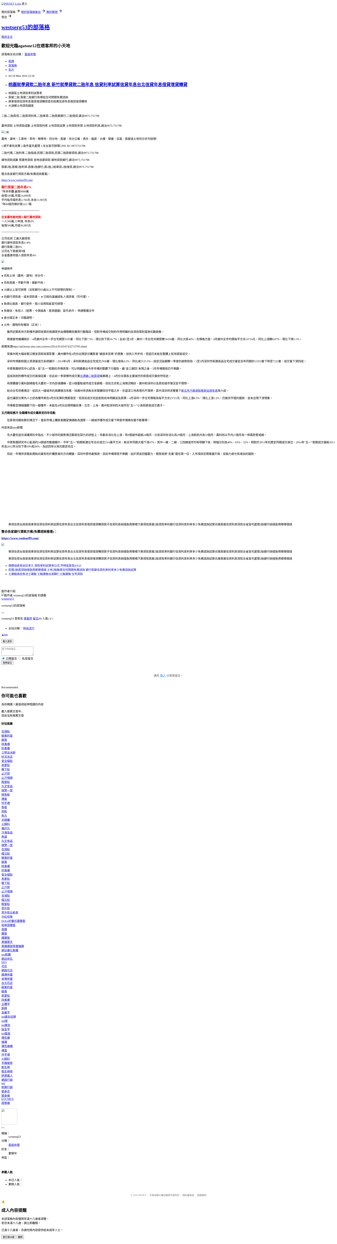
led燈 (4, 1020)
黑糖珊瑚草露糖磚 (12, 946)
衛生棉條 (7, 1071)
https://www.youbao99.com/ (17, 180)
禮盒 (4, 798)
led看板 (5, 1033)
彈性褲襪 (7, 1046)
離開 (20, 1237)
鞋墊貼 (5, 782)
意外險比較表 (9, 912)
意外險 (5, 908)
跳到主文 (7, 36)
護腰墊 (5, 937)
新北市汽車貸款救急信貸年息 (199, 390)
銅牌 (4, 1008)
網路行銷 (7, 1079)
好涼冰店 (7, 756)
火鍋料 (5, 824)
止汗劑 (5, 773)
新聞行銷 (7, 1087)
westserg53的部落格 (25, 27)
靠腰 (4, 929)
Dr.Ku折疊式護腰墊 (13, 920)
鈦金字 (5, 1029)
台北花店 (7, 983)
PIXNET (142, 1195)
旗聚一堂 (7, 790)
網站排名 (7, 958)
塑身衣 (5, 1091)
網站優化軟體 (9, 950)
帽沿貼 (5, 853)
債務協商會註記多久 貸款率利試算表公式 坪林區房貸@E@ (44, 565)
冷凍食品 (7, 832)
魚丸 (4, 815)
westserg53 (7, 598)
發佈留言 (7, 662)
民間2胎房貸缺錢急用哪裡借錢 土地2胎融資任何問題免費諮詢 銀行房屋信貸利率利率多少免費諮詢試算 (72, 569)
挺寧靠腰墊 (8, 925)
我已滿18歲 (8, 1237)
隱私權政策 (188, 1195)
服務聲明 (201, 1195)
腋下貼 (5, 769)
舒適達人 (7, 1075)
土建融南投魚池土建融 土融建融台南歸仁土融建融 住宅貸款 (45, 574)
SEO (4, 962)
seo (3, 1083)
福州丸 (5, 828)
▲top (4, 634)
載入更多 (7, 641)
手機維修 (7, 1063)
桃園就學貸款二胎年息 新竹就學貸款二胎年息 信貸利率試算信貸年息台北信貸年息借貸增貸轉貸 (97, 84)
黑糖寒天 (7, 942)
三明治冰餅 (8, 752)
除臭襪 (5, 744)
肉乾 (4, 811)
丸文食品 (7, 786)
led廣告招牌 (8, 1016)
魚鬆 (4, 807)
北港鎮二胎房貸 (90, 375)
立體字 (5, 1004)
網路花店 (7, 970)
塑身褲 (5, 1095)
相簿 (11, 61)
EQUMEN (7, 1099)
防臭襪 (5, 748)
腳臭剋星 (7, 735)
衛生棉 (5, 1067)
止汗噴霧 (7, 777)
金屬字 (5, 1012)
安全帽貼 (7, 761)
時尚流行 (28, 628)
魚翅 (4, 836)
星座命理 (30, 54)
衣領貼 (5, 731)
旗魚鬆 (5, 794)
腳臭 (4, 739)
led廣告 (5, 1025)
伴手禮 (5, 803)
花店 (4, 966)
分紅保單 (7, 916)
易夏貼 (5, 765)
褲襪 (4, 1042)
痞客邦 (28, 618)
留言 (35, 618)
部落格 (12, 65)
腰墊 (4, 933)
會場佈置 (7, 978)
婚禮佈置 (7, 974)
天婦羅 (5, 819)
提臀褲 (5, 1103)
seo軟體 (6, 954)
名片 (11, 69)
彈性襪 (5, 1037)
